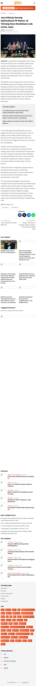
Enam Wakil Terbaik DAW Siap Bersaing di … (21, 508)
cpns (14, 620)
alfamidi (8, 610)
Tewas (24, 640)
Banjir (2, 613)
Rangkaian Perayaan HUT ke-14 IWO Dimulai (8, 251)
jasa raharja (5, 207)
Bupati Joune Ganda (28, 616)
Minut (9, 482)
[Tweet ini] (24, 215)
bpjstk (2, 616)
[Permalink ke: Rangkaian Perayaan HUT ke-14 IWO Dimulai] (9, 244)
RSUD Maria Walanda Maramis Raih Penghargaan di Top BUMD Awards (25, 299)
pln (32, 634)
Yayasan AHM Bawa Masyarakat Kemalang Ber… (18, 545)
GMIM (10, 623)
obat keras (4, 634)
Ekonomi (10, 506)
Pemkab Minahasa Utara (22, 634)
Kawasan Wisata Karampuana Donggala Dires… (21, 560)
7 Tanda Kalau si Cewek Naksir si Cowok (12, 528)
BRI (11, 616)
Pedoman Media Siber (6, 593)
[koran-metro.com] (18, 3)
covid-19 (8, 620)
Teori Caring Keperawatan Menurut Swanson (14, 523)
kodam (3, 630)
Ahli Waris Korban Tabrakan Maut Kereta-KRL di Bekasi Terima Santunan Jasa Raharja (8, 299)
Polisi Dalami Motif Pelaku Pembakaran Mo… (21, 576)
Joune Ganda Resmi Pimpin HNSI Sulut (9, 223)
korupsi (9, 630)
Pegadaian (11, 634)
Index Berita (4, 588)
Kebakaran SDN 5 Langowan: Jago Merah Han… (19, 501)
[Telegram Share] (29, 215)
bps (7, 616)
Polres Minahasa (23, 637)
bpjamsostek (16, 613)
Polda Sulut (14, 637)
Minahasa (10, 490)
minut (32, 630)
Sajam (12, 640)
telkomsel (18, 640)
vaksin (3, 644)
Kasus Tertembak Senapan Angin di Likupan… (20, 485)
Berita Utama (11, 474)
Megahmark (25, 682)
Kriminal (18, 474)
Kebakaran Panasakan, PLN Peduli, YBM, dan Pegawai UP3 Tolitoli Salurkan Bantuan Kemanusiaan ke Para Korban (8, 278)
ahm (2, 610)
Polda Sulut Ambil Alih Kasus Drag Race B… (21, 477)
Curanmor (19, 620)
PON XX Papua (4, 640)
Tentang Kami (4, 601)
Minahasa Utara (24, 630)
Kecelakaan (14, 207)
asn (19, 610)
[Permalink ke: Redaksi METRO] (3, 31)
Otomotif (11, 542)
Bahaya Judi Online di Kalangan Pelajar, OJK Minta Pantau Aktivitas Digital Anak (27, 225)
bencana (8, 613)
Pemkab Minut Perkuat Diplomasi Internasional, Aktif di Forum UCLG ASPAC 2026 (27, 276)
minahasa (15, 630)
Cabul (2, 620)
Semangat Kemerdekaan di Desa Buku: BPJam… (21, 552)
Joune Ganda (4, 627)
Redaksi (3, 599)
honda (15, 623)
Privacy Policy (4, 596)
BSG (15, 616)
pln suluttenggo (5, 637)
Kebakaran (29, 627)
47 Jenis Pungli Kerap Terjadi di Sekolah (12, 526)
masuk (10, 310)
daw (25, 620)
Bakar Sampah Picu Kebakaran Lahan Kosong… (20, 493)
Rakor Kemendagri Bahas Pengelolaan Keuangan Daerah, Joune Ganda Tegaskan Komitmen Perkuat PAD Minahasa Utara (27, 255)
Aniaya (14, 610)
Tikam (30, 640)
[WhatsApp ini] (33, 215)
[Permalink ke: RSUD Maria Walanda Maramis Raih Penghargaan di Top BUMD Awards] (27, 291)
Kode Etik (3, 591)
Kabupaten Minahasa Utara (17, 627)
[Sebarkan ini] (20, 215)
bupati (19, 616)
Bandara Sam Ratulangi (28, 610)
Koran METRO (11, 682)
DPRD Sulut (4, 623)
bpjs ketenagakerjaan (27, 613)
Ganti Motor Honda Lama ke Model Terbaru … (19, 568)
